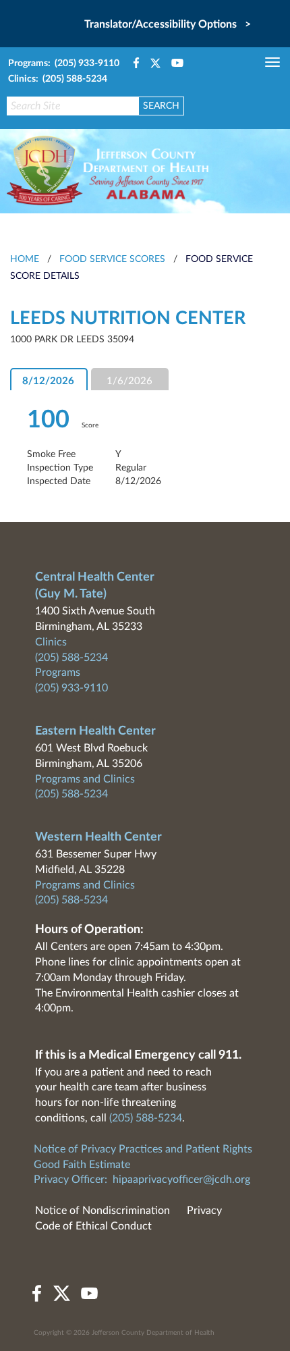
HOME (24, 259)
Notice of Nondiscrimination (102, 1210)
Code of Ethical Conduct (93, 1226)
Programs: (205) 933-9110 (63, 63)
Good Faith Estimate (82, 1164)
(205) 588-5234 (71, 657)
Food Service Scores (112, 259)
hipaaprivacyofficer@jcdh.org (181, 1179)
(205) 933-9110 (71, 688)
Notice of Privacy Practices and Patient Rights (143, 1149)
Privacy (204, 1210)
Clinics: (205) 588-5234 (57, 79)
